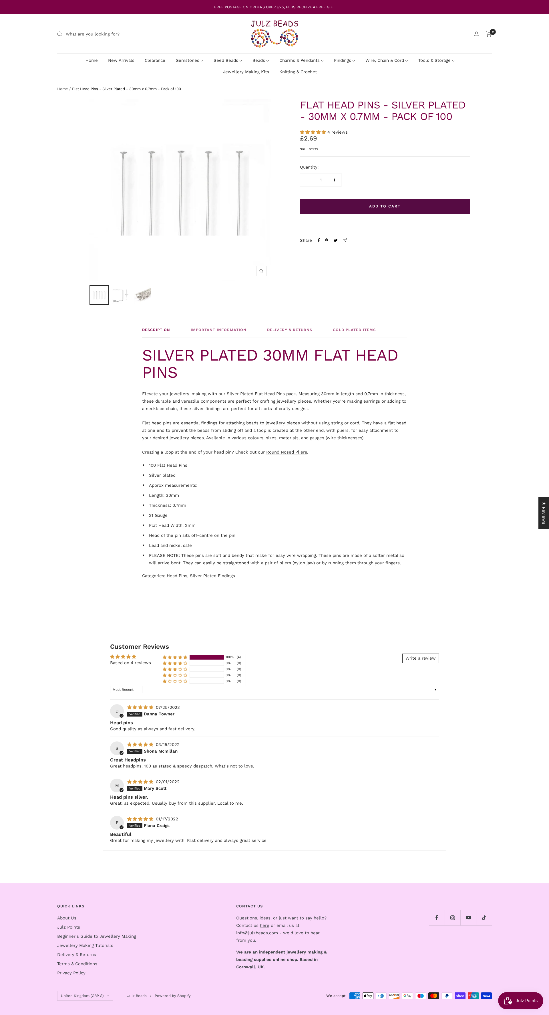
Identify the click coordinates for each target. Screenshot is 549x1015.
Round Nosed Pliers (286, 452)
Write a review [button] (420, 658)
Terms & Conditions (77, 963)
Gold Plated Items (354, 330)
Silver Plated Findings (212, 575)
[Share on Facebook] (319, 240)
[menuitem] (91, 60)
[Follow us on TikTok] (484, 917)
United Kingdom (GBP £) (82, 996)
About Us (66, 918)
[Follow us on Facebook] (437, 917)
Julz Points (68, 927)
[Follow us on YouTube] (468, 917)
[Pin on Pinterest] (326, 240)
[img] (141, 707)
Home (62, 89)
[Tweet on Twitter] (335, 240)
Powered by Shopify (173, 996)
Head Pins (177, 575)
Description (156, 330)
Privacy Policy (71, 973)
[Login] (476, 33)
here (264, 925)
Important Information (218, 330)
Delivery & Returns (289, 330)
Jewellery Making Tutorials (85, 945)
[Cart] (489, 34)
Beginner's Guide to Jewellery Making (96, 936)
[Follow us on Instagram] (452, 917)
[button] (313, 132)
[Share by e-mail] (345, 240)
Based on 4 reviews (130, 662)
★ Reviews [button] (543, 513)
